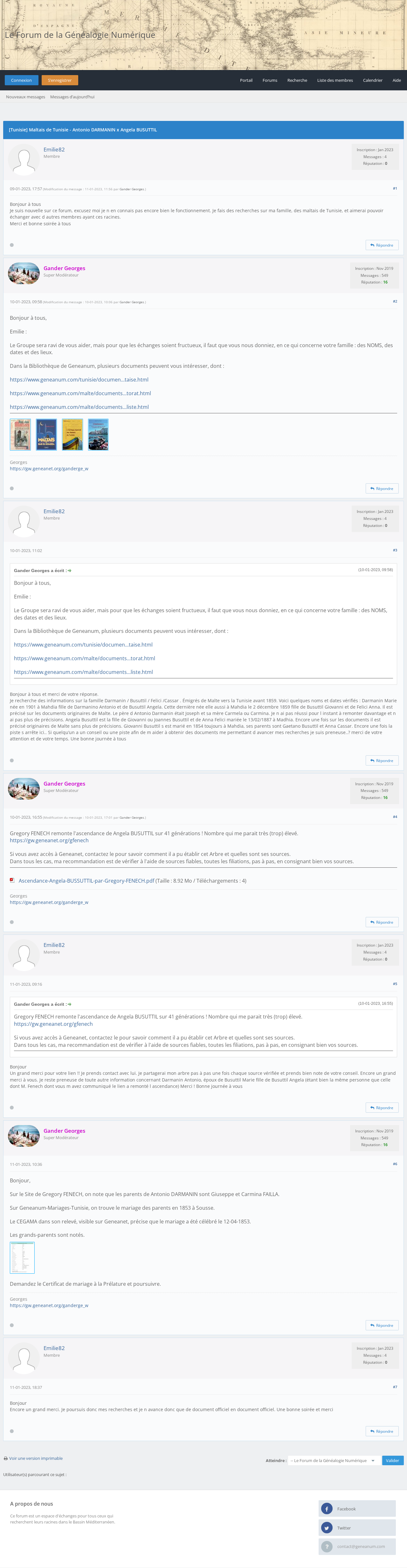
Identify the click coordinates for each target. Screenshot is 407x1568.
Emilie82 (54, 149)
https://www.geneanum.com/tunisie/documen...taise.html (79, 379)
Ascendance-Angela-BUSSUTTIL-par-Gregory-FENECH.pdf (86, 880)
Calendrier (373, 80)
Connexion (21, 80)
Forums (270, 80)
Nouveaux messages (25, 97)
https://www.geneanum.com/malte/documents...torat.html (80, 393)
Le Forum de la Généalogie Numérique (80, 34)
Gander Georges (132, 189)
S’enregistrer (60, 80)
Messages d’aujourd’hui (72, 97)
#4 (395, 816)
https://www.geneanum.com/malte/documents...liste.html (79, 406)
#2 (395, 301)
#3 (395, 550)
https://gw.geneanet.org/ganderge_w (49, 469)
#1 (395, 188)
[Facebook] (327, 1509)
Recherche (297, 80)
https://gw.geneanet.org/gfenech (49, 840)
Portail (246, 80)
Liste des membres (335, 80)
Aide (397, 80)
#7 (395, 1386)
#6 (395, 1163)
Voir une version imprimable (36, 1458)
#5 (395, 983)
